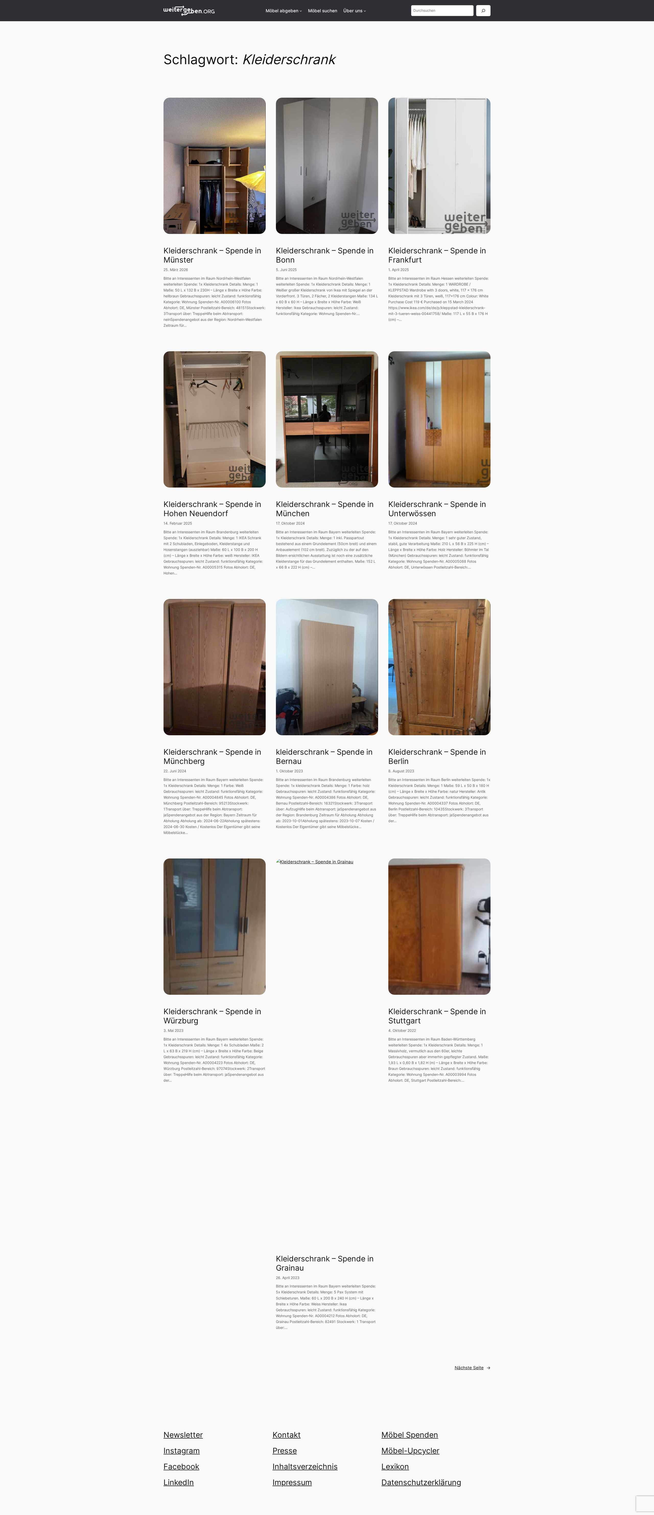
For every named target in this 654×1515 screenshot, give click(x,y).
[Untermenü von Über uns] (365, 10)
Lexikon (395, 1466)
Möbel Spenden (409, 1434)
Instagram (182, 1450)
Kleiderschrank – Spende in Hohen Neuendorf (212, 509)
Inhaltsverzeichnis (305, 1466)
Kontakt (287, 1434)
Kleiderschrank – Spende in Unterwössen (437, 509)
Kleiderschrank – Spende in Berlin (437, 757)
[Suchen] (483, 10)
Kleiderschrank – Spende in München (325, 509)
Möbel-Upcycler (410, 1450)
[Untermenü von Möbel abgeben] (300, 10)
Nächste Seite (473, 1367)
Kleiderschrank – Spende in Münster (212, 255)
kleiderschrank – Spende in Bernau (324, 757)
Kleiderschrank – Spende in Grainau (325, 1263)
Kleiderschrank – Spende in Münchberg (212, 757)
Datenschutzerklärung (421, 1482)
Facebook (181, 1466)
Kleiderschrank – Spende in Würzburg (212, 1016)
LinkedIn (179, 1482)
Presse (285, 1450)
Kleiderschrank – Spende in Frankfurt (437, 255)
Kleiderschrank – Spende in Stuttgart (437, 1016)
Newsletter (183, 1434)
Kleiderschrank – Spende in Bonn (325, 255)
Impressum (292, 1482)
